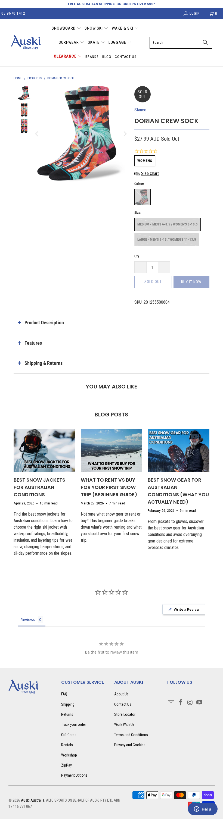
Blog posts (111, 414)
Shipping (68, 704)
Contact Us (122, 704)
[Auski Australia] (26, 43)
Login (195, 13)
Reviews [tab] (27, 619)
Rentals (67, 745)
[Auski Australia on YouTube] (200, 702)
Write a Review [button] (187, 609)
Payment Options (74, 775)
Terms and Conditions (131, 735)
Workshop (69, 755)
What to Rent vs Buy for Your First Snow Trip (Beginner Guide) (109, 487)
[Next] (124, 134)
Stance (140, 109)
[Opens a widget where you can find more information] (203, 809)
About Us (121, 694)
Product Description (44, 322)
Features (33, 343)
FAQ (64, 694)
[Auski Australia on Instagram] (190, 702)
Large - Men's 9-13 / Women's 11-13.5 (166, 239)
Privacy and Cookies (129, 745)
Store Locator (124, 714)
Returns (67, 714)
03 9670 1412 (13, 13)
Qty (136, 256)
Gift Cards (68, 735)
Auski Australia (32, 800)
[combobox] (181, 43)
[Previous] (37, 134)
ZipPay (66, 765)
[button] (66, 29)
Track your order (73, 724)
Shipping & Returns (43, 363)
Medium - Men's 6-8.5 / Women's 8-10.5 (167, 224)
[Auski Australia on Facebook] (180, 702)
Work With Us (124, 724)
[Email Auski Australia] (171, 702)
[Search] (205, 43)
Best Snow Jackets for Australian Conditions (39, 487)
